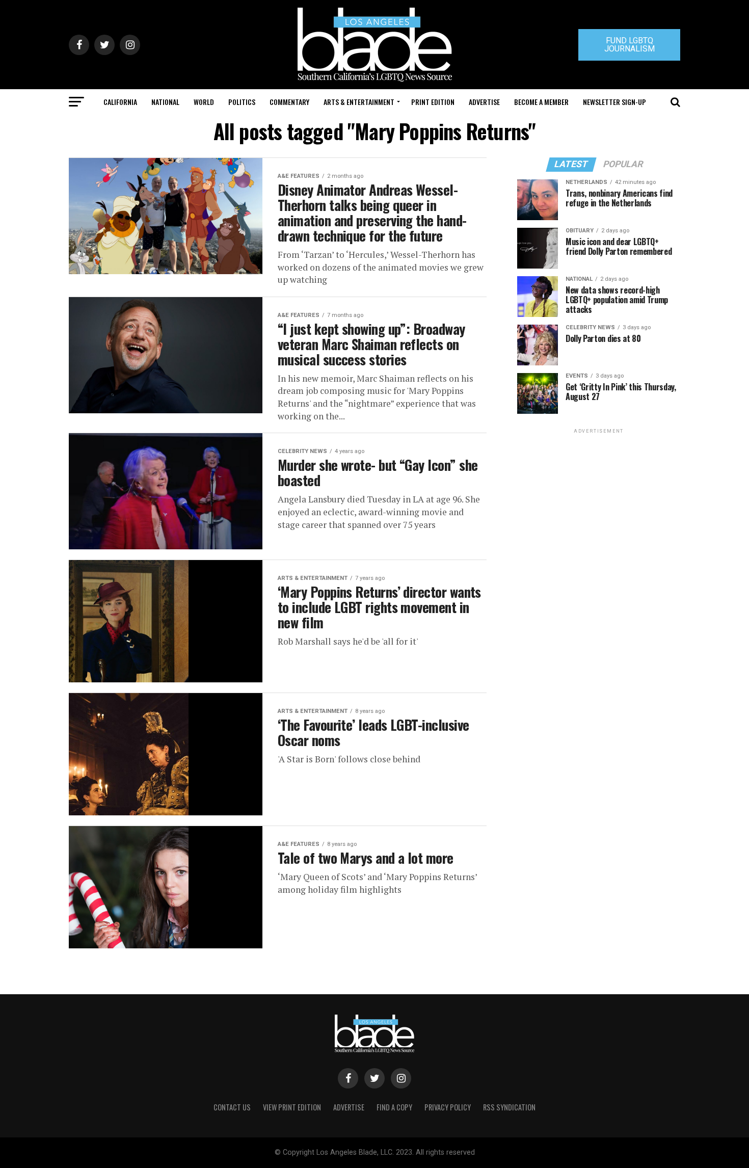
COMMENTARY (289, 101)
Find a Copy (394, 1107)
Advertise (484, 101)
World (204, 101)
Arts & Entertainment (359, 101)
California (120, 101)
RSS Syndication (509, 1107)
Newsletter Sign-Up (614, 101)
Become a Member (541, 101)
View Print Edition (292, 1107)
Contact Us (232, 1107)
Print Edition (432, 101)
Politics (241, 101)
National (165, 101)
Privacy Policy (447, 1107)
